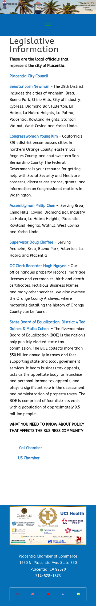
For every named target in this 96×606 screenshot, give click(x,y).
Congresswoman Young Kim (34, 136)
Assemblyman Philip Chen (32, 205)
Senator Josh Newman (29, 86)
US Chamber (29, 458)
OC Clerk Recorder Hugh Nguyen (38, 266)
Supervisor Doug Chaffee (31, 242)
